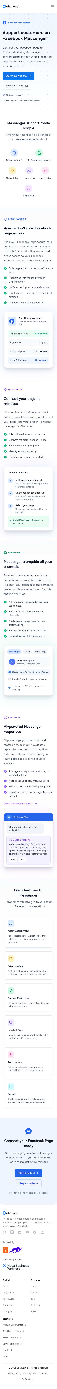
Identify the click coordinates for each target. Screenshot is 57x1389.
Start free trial (27, 1173)
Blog (32, 1298)
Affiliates (34, 1311)
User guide (8, 1311)
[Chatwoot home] (11, 6)
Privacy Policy (14, 1373)
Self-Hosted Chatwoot (13, 1331)
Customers (35, 1305)
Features (7, 1286)
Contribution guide (12, 1343)
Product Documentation (14, 1324)
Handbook (7, 1350)
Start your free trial (16, 76)
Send (13, 859)
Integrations (8, 1292)
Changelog (8, 1305)
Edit (22, 859)
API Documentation (12, 1337)
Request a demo (15, 85)
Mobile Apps (8, 1298)
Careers (34, 1292)
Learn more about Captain (18, 803)
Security (27, 1373)
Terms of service (41, 1373)
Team (33, 1286)
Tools (5, 1356)
